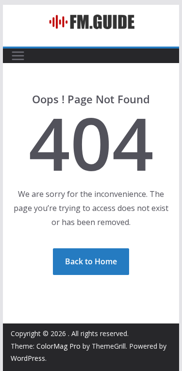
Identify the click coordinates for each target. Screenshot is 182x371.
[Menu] (18, 55)
